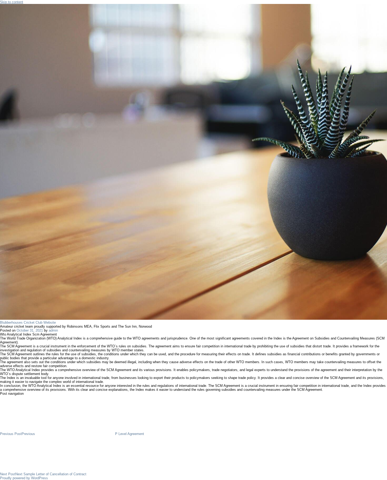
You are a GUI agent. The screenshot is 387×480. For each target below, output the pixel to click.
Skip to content (11, 2)
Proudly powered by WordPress (24, 478)
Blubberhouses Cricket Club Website (28, 322)
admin (53, 330)
